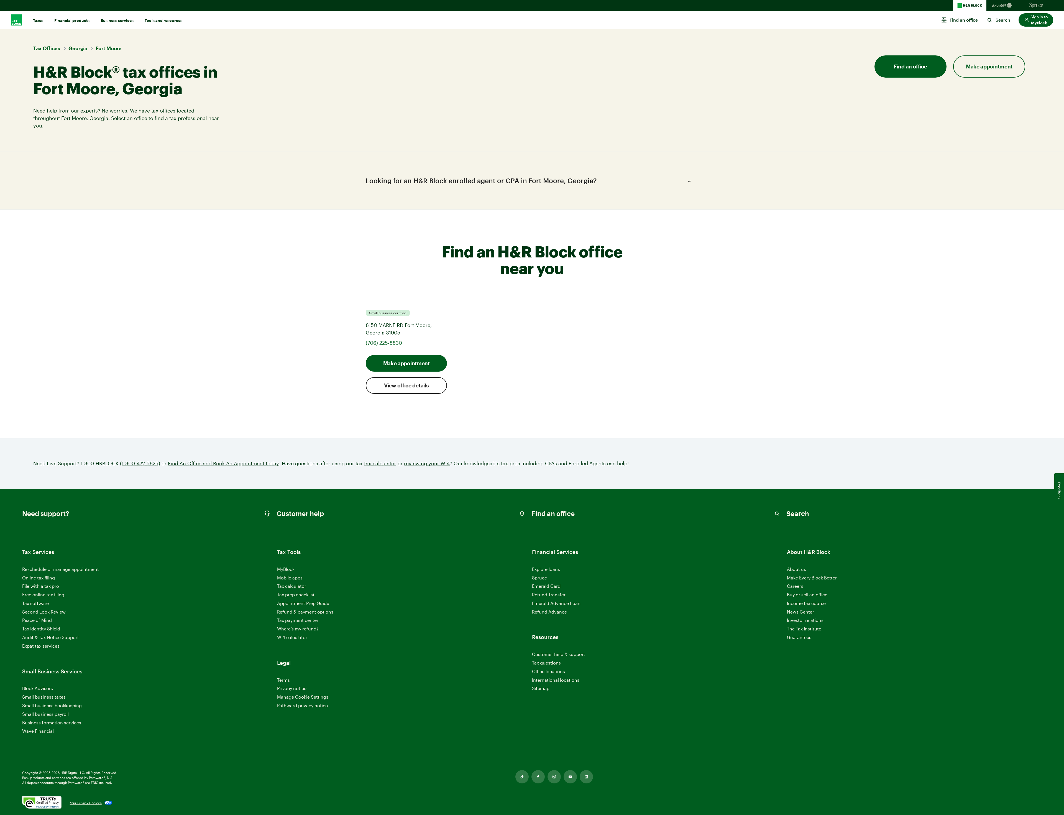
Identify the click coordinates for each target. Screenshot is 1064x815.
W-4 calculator (292, 637)
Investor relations (805, 620)
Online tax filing (38, 577)
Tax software (35, 603)
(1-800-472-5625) (140, 463)
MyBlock (286, 569)
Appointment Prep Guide (303, 603)
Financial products (71, 20)
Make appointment (406, 363)
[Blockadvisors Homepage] (1003, 5)
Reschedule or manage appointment (60, 569)
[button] (1036, 20)
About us (796, 569)
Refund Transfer (549, 594)
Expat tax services (41, 646)
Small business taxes (44, 696)
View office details (406, 385)
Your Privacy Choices (86, 803)
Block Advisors (37, 688)
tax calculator (380, 463)
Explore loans (546, 569)
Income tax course (806, 603)
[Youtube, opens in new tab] (570, 776)
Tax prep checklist (295, 594)
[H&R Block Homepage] (969, 5)
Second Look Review (44, 611)
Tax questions (546, 662)
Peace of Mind (37, 620)
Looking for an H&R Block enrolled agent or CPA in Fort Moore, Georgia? (481, 181)
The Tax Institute (804, 629)
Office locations (548, 672)
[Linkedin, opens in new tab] (586, 776)
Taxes (38, 20)
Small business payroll (45, 714)
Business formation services (51, 722)
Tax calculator (291, 586)
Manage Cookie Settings (302, 696)
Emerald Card (546, 586)
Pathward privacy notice (302, 705)
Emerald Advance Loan (556, 603)
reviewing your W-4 (427, 463)
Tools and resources (163, 20)
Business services (117, 20)
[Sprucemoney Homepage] (1036, 5)
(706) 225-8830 (384, 343)
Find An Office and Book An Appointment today (223, 463)
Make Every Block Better (812, 577)
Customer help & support (558, 654)
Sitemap (540, 688)
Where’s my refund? (298, 628)
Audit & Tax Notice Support (50, 637)
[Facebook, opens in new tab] (538, 776)
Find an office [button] (910, 66)
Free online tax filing (43, 594)
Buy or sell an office (807, 594)
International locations (555, 680)
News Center (800, 611)
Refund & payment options (305, 611)
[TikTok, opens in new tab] (522, 776)
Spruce (539, 577)
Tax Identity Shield (41, 628)
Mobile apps (290, 577)
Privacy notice (291, 688)
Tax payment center (297, 620)
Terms (283, 680)
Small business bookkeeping (52, 705)
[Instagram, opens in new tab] (554, 776)
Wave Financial (38, 731)
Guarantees (799, 637)
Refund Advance (549, 611)
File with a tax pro (40, 586)
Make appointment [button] (989, 66)
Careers (795, 586)
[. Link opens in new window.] (42, 802)
